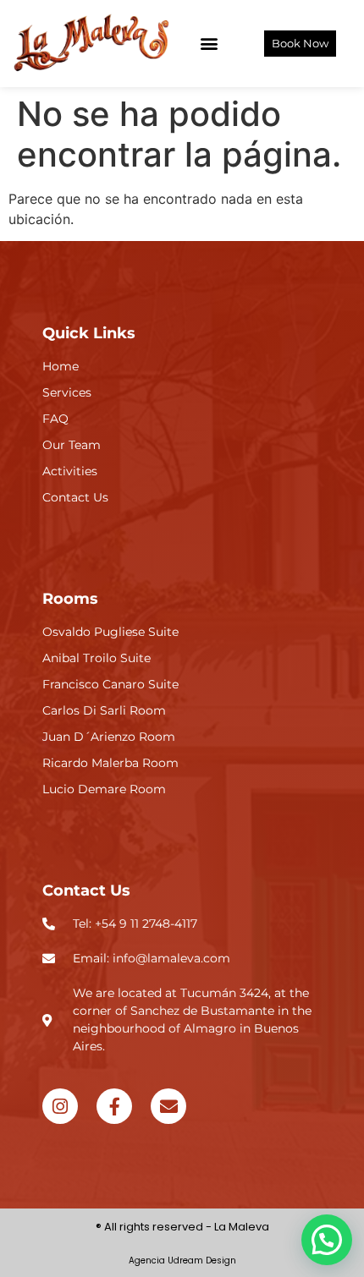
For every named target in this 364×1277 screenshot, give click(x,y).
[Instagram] (60, 1106)
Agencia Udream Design (182, 1260)
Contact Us (86, 890)
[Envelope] (168, 1106)
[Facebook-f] (114, 1106)
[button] (209, 44)
